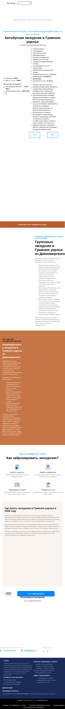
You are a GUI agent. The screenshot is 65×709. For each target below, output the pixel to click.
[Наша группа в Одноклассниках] (47, 651)
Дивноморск (22, 19)
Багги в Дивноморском (32, 601)
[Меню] (3, 3)
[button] (5, 60)
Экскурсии (15, 19)
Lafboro (33, 700)
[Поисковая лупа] (30, 3)
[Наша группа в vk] (43, 651)
